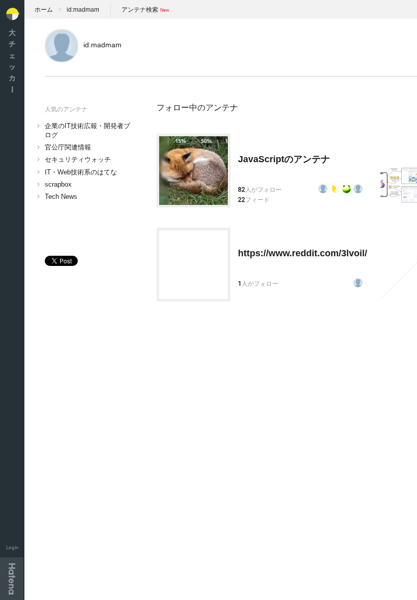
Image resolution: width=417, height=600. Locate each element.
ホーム (44, 9)
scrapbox (58, 184)
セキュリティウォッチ (78, 159)
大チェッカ (12, 60)
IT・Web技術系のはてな (81, 172)
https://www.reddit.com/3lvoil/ (302, 253)
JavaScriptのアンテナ (284, 159)
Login (12, 547)
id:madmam (83, 9)
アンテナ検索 (140, 9)
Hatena (11, 578)
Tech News (61, 196)
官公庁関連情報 (68, 147)
